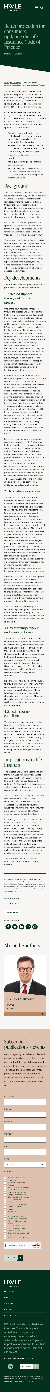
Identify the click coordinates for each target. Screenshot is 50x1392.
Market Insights (15, 83)
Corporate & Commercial (17, 1192)
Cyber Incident (10, 1379)
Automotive (12, 1180)
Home (6, 83)
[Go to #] (41, 7)
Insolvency (12, 1211)
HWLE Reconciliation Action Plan (18, 1358)
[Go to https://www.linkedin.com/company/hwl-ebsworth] (10, 1366)
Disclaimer (24, 1379)
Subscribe (27, 1366)
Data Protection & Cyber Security (19, 1197)
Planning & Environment (17, 1221)
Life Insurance (12, 912)
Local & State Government (17, 1219)
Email (7, 1146)
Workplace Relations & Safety (18, 1238)
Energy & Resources (15, 1202)
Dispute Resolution (14, 1199)
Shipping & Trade (14, 1231)
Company (9, 1134)
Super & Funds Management (18, 1233)
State (6, 1159)
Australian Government (16, 1183)
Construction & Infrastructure (18, 1190)
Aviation (11, 1185)
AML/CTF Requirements (33, 1376)
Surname (8, 1109)
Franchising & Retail (15, 1207)
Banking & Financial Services (18, 1187)
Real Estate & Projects (15, 1226)
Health (10, 1209)
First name (9, 1096)
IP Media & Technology (16, 1216)
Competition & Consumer (17, 1195)
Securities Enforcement (16, 1228)
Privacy (10, 1223)
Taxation (11, 1235)
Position (8, 1121)
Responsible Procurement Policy (18, 1381)
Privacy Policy (37, 1379)
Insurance (11, 1214)
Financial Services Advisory (18, 1204)
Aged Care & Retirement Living (19, 1178)
